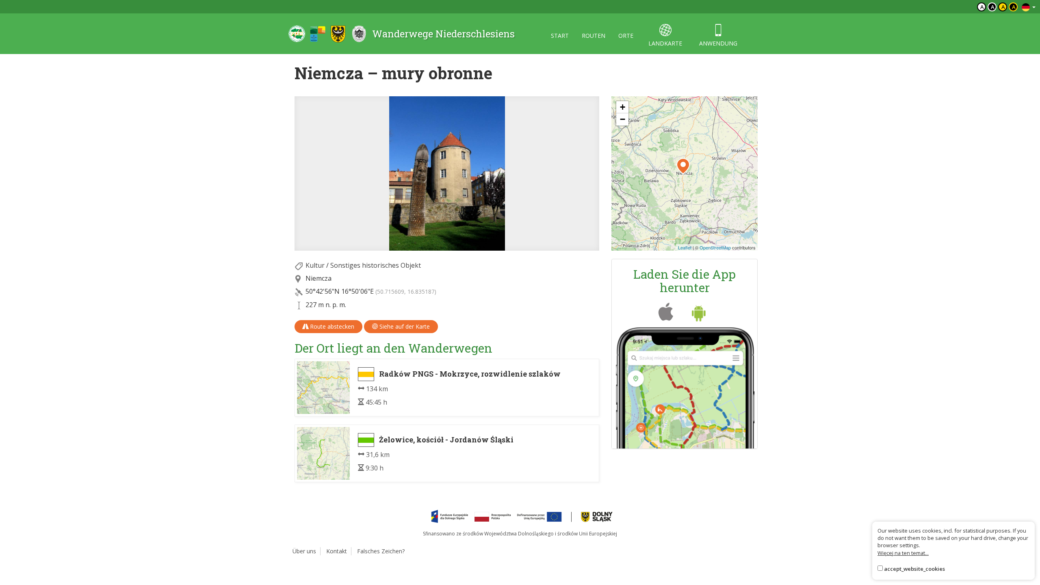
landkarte (665, 43)
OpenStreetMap (715, 247)
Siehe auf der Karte (404, 326)
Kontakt (336, 551)
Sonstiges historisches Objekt (375, 265)
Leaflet (684, 247)
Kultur (315, 265)
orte (625, 35)
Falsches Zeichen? (381, 551)
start (560, 35)
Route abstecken (331, 326)
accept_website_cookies (914, 568)
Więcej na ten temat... (903, 553)
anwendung (718, 43)
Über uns (304, 551)
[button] (683, 166)
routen (593, 35)
